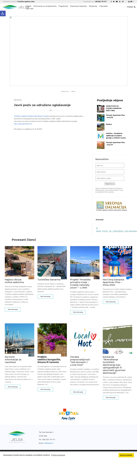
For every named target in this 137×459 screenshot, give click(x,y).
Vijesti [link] (28, 6)
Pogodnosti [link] (63, 6)
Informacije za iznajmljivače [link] (45, 6)
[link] (3, 13)
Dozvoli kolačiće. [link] (126, 455)
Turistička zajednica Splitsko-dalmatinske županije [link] (31, 116)
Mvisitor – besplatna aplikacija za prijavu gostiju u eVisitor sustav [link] (116, 135)
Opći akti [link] (29, 8)
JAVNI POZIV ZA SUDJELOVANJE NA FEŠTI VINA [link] (113, 108)
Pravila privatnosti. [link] (58, 455)
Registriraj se (109, 184)
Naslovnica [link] (65, 91)
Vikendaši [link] (103, 6)
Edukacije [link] (93, 6)
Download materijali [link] (78, 6)
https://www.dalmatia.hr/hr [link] (23, 124)
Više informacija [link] (13, 309)
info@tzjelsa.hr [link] (48, 443)
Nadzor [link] (109, 124)
